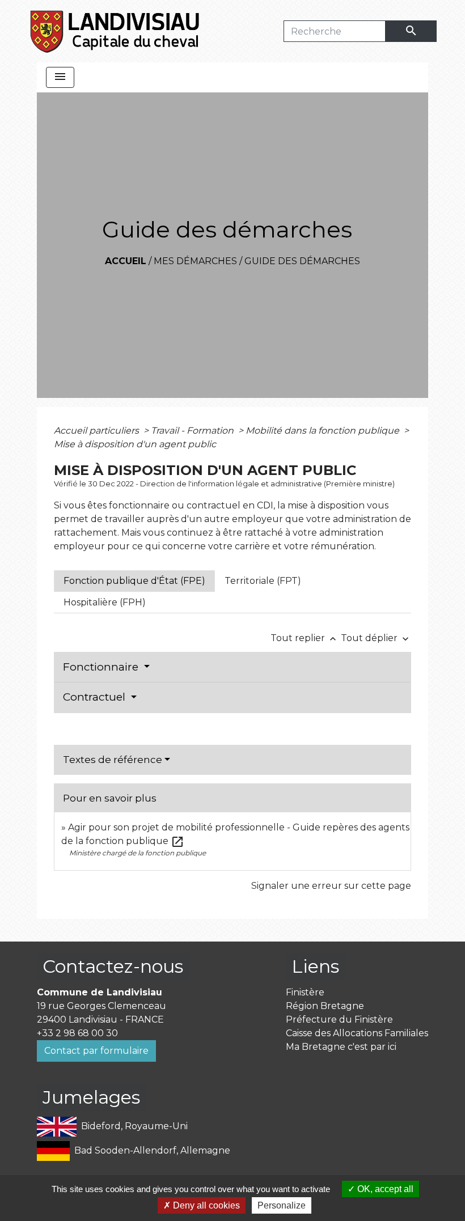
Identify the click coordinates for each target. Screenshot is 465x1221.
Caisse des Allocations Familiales (357, 1033)
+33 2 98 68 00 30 (77, 1033)
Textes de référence (112, 759)
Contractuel (95, 696)
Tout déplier (376, 638)
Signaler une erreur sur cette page (331, 885)
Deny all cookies (205, 1205)
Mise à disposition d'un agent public (135, 444)
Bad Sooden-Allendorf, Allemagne (152, 1149)
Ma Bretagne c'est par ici (341, 1046)
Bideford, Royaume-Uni (134, 1125)
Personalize (281, 1205)
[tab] (134, 581)
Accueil (125, 261)
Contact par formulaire (96, 1050)
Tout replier (304, 638)
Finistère (305, 992)
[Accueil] (115, 31)
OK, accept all (384, 1189)
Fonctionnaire (102, 666)
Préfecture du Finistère (339, 1019)
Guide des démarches (302, 261)
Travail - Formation (193, 430)
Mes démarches (195, 261)
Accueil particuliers (97, 430)
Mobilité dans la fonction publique (323, 430)
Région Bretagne (325, 1005)
